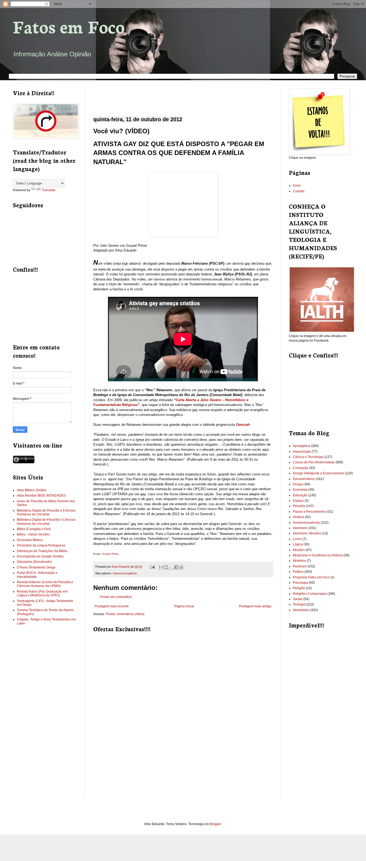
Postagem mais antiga (255, 606)
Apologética (301, 446)
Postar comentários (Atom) (125, 614)
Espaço (298, 500)
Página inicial (184, 606)
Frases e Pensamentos (309, 511)
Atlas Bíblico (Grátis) (31, 490)
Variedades (301, 610)
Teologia (299, 604)
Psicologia (300, 583)
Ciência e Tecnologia (308, 457)
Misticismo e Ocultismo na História (318, 555)
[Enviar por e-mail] (161, 567)
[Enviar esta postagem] (152, 566)
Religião (299, 588)
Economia (300, 490)
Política (298, 572)
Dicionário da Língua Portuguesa (41, 545)
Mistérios (299, 561)
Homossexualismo (125, 573)
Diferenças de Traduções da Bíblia (42, 551)
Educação (300, 495)
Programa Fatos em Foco (311, 577)
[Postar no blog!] (166, 567)
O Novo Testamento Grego (36, 567)
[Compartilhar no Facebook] (176, 567)
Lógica (298, 544)
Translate (48, 190)
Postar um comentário (116, 597)
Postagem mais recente (112, 606)
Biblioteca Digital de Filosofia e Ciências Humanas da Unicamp (46, 512)
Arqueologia (302, 451)
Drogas (298, 484)
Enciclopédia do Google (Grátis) (40, 556)
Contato (298, 191)
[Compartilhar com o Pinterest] (181, 567)
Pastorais (300, 566)
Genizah (243, 425)
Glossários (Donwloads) (34, 562)
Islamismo (300, 528)
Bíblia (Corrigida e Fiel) (34, 529)
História (298, 517)
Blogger (215, 824)
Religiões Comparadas (310, 594)
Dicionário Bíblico (30, 540)
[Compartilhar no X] (171, 567)
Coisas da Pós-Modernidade (314, 462)
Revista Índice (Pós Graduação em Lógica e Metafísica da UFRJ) (42, 593)
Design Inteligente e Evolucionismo (318, 473)
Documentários (304, 479)
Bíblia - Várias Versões (33, 534)
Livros (297, 539)
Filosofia (299, 506)
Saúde (297, 599)
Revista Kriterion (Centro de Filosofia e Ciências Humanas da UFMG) (45, 584)
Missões (299, 550)
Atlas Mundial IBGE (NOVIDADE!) (41, 495)
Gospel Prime (110, 553)
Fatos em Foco (69, 26)
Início (297, 185)
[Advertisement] (182, 97)
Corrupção (300, 468)
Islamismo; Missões (307, 533)
